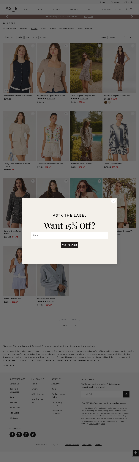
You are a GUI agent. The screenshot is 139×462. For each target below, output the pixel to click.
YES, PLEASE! (69, 245)
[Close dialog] (113, 201)
